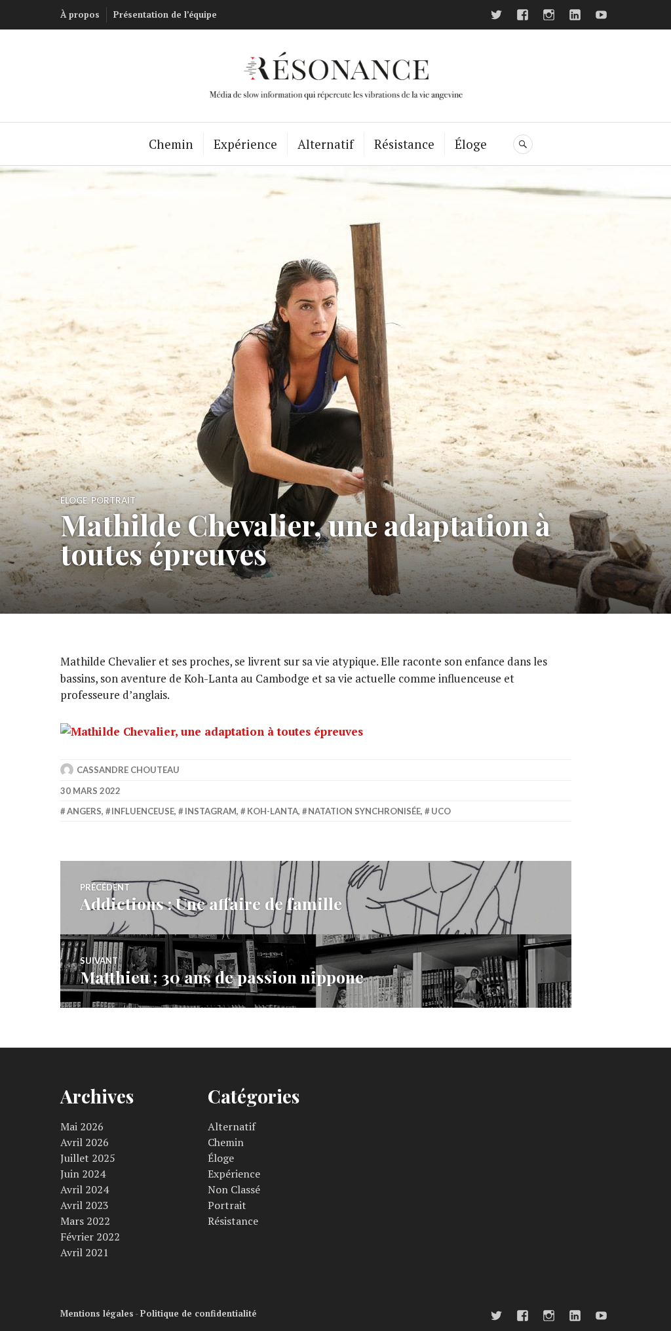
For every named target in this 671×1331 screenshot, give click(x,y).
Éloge (471, 144)
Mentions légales (97, 1313)
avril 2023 (84, 1205)
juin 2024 (82, 1173)
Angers (84, 811)
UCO (441, 811)
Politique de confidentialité (198, 1313)
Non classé (234, 1189)
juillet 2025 (87, 1158)
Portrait (113, 500)
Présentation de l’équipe (165, 14)
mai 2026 (82, 1126)
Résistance (404, 144)
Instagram (211, 811)
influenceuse (142, 811)
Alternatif (325, 144)
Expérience (245, 144)
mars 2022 (85, 1221)
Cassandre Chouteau (128, 770)
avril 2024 (84, 1189)
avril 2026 (84, 1142)
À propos (80, 14)
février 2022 (90, 1236)
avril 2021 (84, 1252)
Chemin (171, 144)
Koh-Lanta (272, 811)
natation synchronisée (364, 811)
